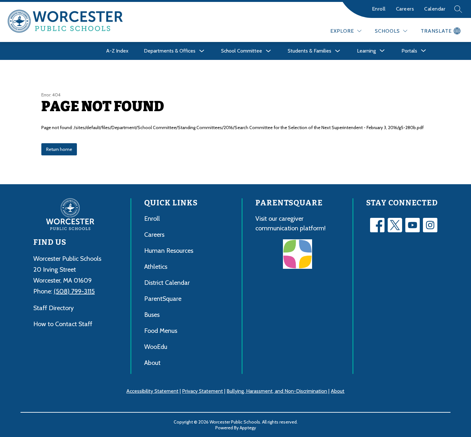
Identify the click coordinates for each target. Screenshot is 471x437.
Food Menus (160, 330)
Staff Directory (53, 308)
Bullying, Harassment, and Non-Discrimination (277, 391)
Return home (59, 149)
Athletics (155, 266)
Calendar (434, 9)
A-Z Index (117, 51)
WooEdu (155, 346)
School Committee (241, 51)
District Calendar (167, 282)
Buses (152, 314)
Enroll (379, 9)
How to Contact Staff (62, 324)
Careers (405, 9)
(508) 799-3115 (74, 291)
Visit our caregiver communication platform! (290, 223)
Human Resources (168, 250)
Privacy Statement (202, 391)
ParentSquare (162, 298)
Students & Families (309, 51)
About (152, 363)
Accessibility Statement (152, 391)
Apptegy (248, 428)
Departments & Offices (169, 51)
